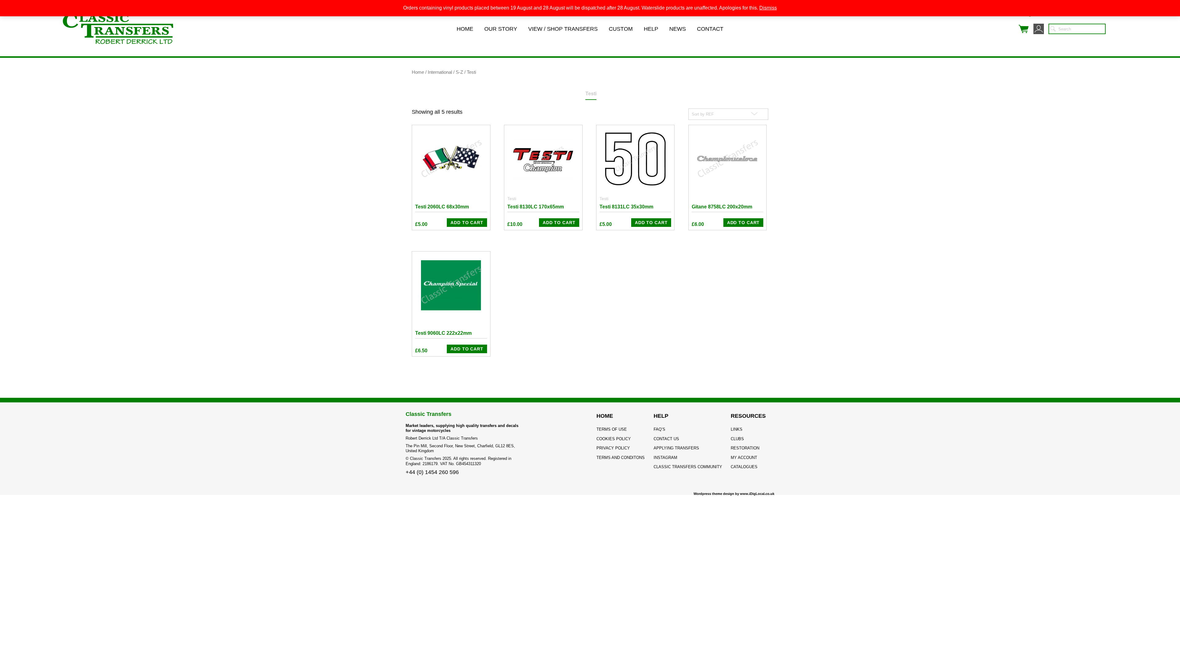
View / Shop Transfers (563, 29)
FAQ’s (659, 429)
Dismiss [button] (768, 7)
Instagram (665, 457)
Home (465, 29)
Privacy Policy (613, 448)
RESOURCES (748, 416)
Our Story (500, 29)
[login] (1038, 29)
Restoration (745, 448)
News (677, 29)
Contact (710, 29)
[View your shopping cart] (1023, 29)
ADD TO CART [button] (466, 222)
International (440, 72)
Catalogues (744, 466)
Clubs (737, 439)
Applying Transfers (676, 448)
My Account (744, 457)
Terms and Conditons (620, 457)
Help (651, 29)
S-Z (459, 72)
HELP (661, 416)
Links (736, 429)
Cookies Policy (613, 439)
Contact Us (666, 439)
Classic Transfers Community (688, 466)
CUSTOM (621, 29)
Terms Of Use (611, 429)
